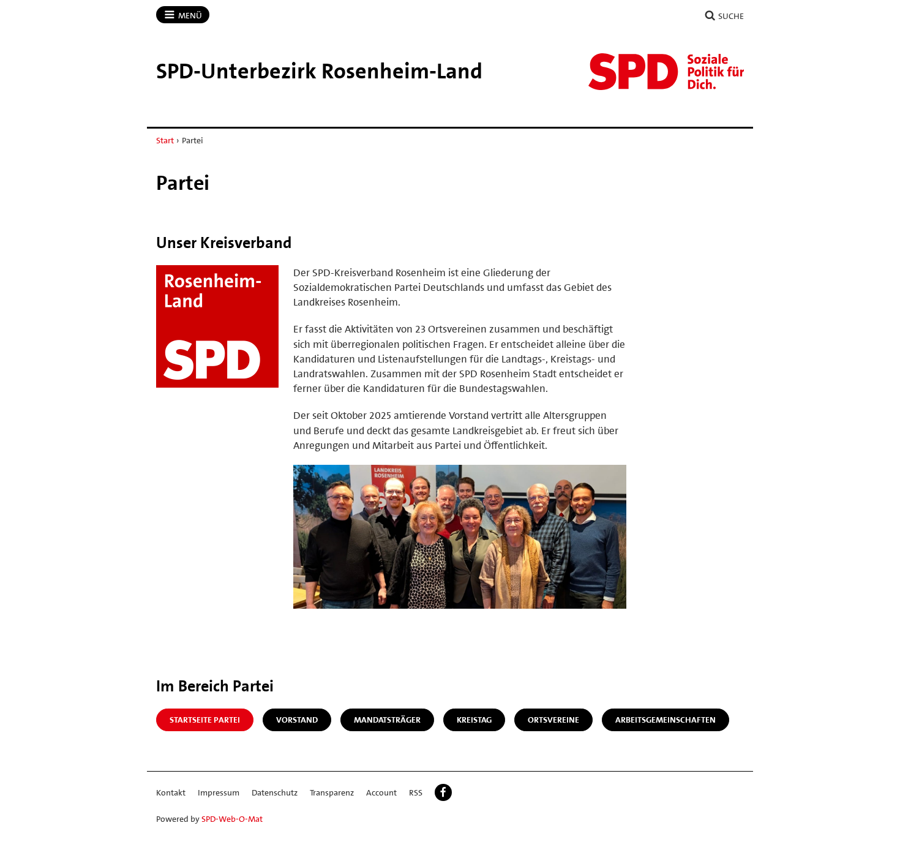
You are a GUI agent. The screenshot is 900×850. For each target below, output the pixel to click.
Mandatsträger (387, 719)
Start (165, 140)
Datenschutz (275, 792)
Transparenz (332, 792)
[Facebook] (443, 792)
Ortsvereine (553, 719)
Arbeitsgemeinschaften (665, 719)
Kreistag (474, 719)
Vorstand (297, 719)
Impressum (218, 792)
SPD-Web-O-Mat (232, 818)
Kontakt (171, 792)
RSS (415, 792)
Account (381, 792)
